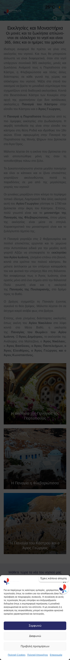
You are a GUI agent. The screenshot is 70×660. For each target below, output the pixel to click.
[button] (64, 581)
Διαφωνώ (35, 635)
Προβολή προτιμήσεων (35, 646)
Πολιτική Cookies (16, 655)
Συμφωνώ (35, 625)
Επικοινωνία (56, 655)
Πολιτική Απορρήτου (37, 655)
